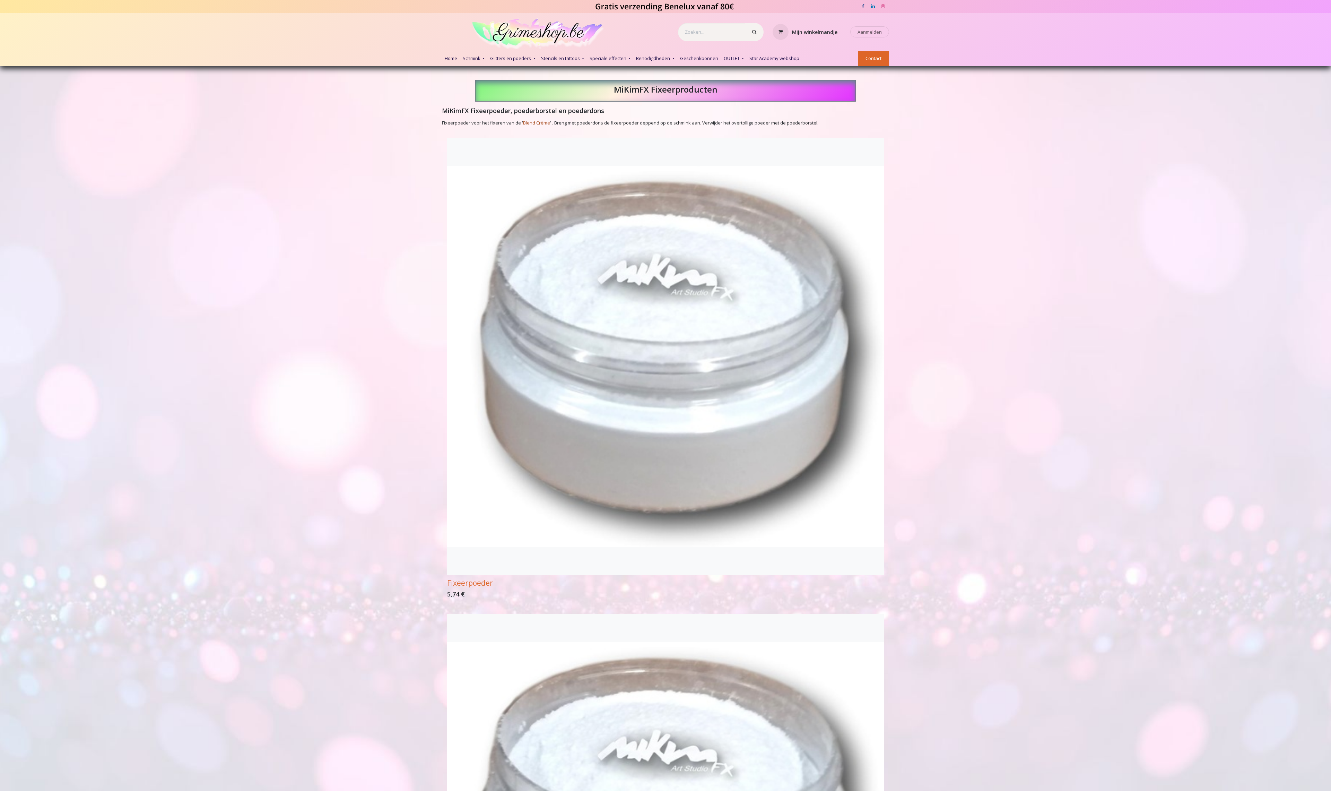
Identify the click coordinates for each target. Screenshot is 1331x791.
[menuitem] (451, 58)
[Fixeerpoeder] (665, 356)
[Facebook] (862, 6)
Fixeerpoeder (470, 583)
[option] (665, 369)
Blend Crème (536, 123)
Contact (873, 58)
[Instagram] (882, 6)
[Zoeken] (754, 32)
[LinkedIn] (872, 6)
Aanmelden (870, 32)
